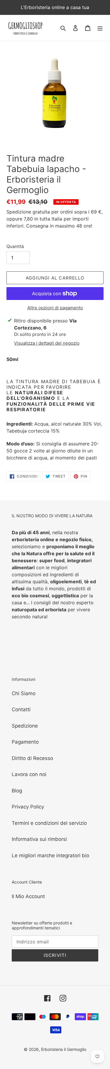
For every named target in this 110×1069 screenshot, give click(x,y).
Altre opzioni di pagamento (55, 307)
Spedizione (25, 726)
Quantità (15, 246)
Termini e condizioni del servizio (49, 823)
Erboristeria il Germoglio (63, 1049)
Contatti (21, 709)
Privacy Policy (28, 807)
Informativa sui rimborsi (39, 839)
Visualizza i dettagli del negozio (46, 343)
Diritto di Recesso (32, 758)
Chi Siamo (23, 693)
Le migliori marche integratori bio (50, 855)
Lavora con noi (29, 774)
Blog (17, 791)
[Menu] (100, 28)
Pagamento (25, 742)
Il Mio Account (28, 896)
